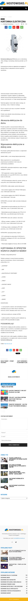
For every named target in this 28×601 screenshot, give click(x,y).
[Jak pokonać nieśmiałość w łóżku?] (4, 480)
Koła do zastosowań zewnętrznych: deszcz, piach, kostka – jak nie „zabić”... (17, 473)
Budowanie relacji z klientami (9, 575)
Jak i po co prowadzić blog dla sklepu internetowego (17, 551)
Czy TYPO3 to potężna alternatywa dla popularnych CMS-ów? (17, 466)
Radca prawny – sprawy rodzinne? (7, 361)
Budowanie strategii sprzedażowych (11, 591)
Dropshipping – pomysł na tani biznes (17, 565)
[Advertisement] (14, 13)
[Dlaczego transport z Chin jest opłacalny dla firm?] (4, 392)
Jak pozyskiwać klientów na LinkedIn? (16, 486)
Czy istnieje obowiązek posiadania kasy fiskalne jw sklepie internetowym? (17, 558)
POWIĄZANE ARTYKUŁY (8, 384)
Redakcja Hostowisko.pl (8, 24)
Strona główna (4, 16)
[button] (26, 8)
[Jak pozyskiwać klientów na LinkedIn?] (4, 487)
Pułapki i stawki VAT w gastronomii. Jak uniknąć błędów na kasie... (18, 459)
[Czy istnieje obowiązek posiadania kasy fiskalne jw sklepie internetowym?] (4, 559)
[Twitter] (16, 542)
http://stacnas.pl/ (8, 343)
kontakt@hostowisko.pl (19, 538)
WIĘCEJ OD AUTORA (7, 387)
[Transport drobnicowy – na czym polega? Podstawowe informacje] (4, 406)
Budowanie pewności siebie (8, 584)
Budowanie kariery (6, 593)
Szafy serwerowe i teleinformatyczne (22, 361)
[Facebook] (12, 542)
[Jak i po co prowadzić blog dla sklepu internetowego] (4, 552)
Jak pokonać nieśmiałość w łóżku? (16, 479)
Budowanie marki (5, 577)
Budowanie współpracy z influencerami (11, 586)
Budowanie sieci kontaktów (8, 579)
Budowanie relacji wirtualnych (9, 588)
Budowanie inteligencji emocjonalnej (11, 582)
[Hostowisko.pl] (14, 3)
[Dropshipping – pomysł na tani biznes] (4, 566)
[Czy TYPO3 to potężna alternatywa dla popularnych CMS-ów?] (4, 466)
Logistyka (2, 19)
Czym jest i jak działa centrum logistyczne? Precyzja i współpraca (17, 399)
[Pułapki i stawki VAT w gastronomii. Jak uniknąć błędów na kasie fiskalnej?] (4, 459)
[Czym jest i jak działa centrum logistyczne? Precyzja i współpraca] (4, 399)
